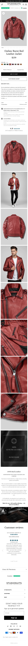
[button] (2, 4)
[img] (14, 534)
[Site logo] (14, 583)
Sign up (14, 618)
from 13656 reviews (14, 536)
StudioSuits (15, 643)
